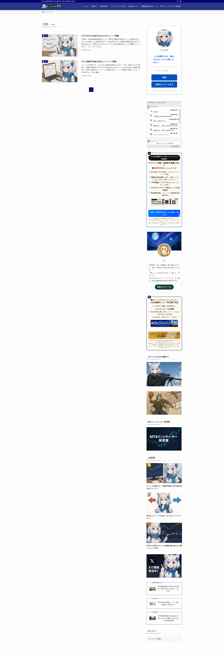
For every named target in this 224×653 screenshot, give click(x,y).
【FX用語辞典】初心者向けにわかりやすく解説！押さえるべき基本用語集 (168, 618)
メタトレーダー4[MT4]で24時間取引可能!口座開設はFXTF (164, 335)
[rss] (180, 1)
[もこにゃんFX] (51, 6)
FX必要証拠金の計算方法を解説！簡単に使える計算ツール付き (168, 588)
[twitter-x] (177, 1)
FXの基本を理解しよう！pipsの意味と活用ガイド (168, 603)
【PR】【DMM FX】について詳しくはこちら (164, 213)
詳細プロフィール (164, 287)
